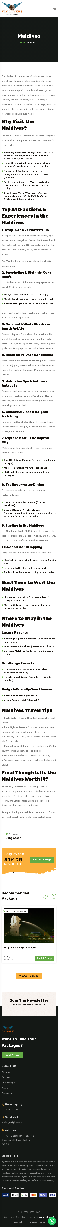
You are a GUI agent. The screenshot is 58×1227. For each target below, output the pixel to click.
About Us (6, 1071)
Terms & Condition (38, 1222)
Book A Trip (45, 962)
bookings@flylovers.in (12, 1122)
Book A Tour (12, 1055)
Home (22, 42)
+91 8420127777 (10, 1109)
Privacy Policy (18, 1222)
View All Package (42, 860)
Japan (12, 915)
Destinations (7, 1077)
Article (5, 1087)
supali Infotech (47, 1217)
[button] (45, 896)
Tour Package (8, 1082)
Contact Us (7, 1093)
